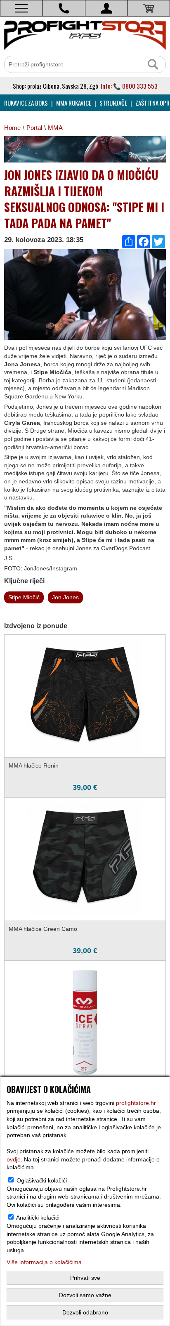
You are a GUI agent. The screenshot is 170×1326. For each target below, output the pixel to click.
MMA (55, 127)
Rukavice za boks (26, 102)
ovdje (14, 1159)
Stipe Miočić (24, 597)
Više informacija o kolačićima (44, 1262)
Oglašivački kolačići (42, 1180)
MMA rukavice (73, 102)
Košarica (149, 8)
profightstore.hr (136, 1103)
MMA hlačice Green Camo (43, 929)
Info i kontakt (64, 8)
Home (12, 127)
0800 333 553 (140, 85)
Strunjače (113, 102)
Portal (34, 127)
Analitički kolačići (37, 1217)
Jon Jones (65, 597)
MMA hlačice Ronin (34, 765)
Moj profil (106, 8)
